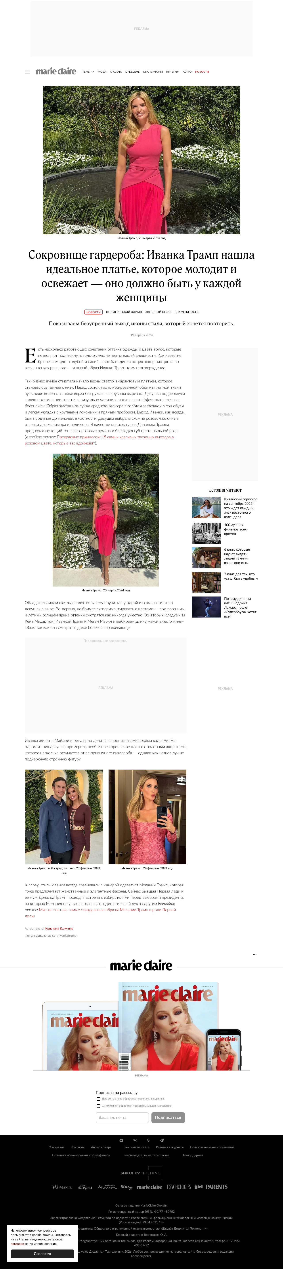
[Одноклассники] (148, 1140)
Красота (116, 71)
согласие (113, 1098)
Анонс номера (101, 1147)
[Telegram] (161, 1140)
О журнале (56, 1147)
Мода (102, 71)
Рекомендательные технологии (146, 1155)
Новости (202, 71)
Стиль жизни (153, 71)
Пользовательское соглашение (212, 1147)
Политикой (111, 1105)
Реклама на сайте (136, 1147)
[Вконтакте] (135, 1140)
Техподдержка (193, 1155)
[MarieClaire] (56, 71)
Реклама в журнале (170, 1147)
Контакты (77, 1147)
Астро (187, 71)
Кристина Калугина (59, 928)
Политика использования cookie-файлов (81, 1155)
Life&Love (132, 71)
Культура (172, 71)
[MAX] (121, 1140)
